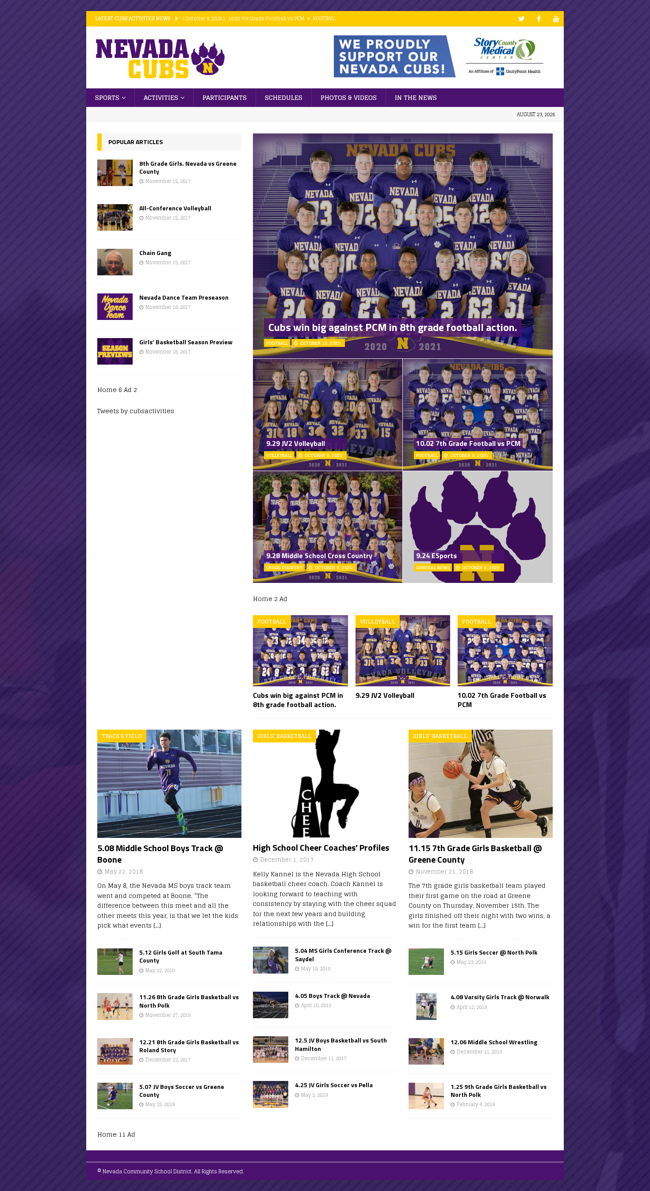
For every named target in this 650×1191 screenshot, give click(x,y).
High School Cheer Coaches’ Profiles (321, 847)
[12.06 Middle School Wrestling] (426, 1051)
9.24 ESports (436, 555)
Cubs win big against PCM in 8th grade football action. (392, 327)
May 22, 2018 (123, 872)
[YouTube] (556, 19)
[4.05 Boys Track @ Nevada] (270, 1005)
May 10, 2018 (315, 968)
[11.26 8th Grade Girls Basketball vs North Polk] (115, 1006)
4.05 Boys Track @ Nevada (332, 995)
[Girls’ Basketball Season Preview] (115, 351)
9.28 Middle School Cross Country (319, 555)
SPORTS (107, 97)
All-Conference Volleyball (175, 208)
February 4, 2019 (476, 1104)
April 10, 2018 (316, 1005)
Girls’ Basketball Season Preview (186, 341)
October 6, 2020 (481, 567)
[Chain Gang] (115, 262)
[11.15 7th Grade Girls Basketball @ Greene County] (481, 784)
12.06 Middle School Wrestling (494, 1041)
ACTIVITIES (161, 97)
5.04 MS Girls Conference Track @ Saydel (343, 954)
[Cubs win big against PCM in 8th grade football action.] (300, 650)
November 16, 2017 (168, 307)
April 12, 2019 (472, 1007)
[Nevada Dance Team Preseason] (115, 306)
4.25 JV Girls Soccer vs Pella (334, 1084)
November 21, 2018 (444, 872)
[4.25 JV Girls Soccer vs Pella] (270, 1094)
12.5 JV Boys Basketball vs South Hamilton (341, 1044)
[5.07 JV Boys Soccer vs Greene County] (115, 1096)
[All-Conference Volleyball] (115, 217)
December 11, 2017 (323, 1058)
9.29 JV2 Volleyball (295, 443)
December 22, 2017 (168, 1059)
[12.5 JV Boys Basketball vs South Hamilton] (270, 1049)
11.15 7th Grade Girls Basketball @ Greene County (475, 853)
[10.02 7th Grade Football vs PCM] (505, 650)
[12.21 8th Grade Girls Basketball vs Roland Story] (115, 1051)
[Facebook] (539, 19)
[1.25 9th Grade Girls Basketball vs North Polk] (426, 1096)
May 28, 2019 (160, 1104)
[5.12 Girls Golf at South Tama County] (115, 961)
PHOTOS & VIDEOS (349, 97)
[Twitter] (521, 19)
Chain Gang (155, 252)
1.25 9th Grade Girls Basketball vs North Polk (499, 1090)
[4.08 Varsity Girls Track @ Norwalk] (426, 1006)
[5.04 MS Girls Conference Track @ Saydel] (270, 960)
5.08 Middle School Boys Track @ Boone (160, 853)
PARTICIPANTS (225, 97)
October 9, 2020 (323, 455)
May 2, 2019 (314, 1095)
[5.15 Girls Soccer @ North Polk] (426, 961)
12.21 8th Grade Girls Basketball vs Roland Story (189, 1045)
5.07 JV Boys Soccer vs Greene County (181, 1090)
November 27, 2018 (168, 1015)
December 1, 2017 (287, 860)
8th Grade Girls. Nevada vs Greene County (188, 167)
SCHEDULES (283, 97)
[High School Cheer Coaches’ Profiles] (325, 784)
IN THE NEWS (416, 97)
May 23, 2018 (471, 962)
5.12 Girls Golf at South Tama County (180, 956)
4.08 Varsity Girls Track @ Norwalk (500, 996)
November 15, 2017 (168, 181)
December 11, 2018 (479, 1051)
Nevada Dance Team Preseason (184, 297)
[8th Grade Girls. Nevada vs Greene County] (115, 173)
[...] (157, 925)
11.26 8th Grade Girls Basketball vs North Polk (189, 1000)
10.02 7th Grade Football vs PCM (468, 443)
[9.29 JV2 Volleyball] (403, 650)
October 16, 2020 (320, 343)
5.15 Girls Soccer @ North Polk (494, 952)
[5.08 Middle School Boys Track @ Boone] (169, 784)
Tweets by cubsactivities (135, 410)
